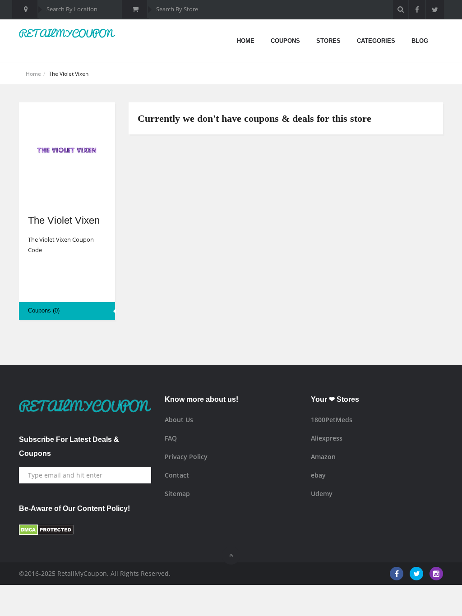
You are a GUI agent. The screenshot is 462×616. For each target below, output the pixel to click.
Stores (328, 40)
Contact (177, 475)
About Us (179, 419)
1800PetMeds (331, 419)
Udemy (322, 493)
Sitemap (177, 493)
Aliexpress (326, 438)
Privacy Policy (186, 456)
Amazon (323, 456)
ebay (318, 475)
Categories (376, 40)
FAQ (171, 438)
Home (245, 40)
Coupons (285, 40)
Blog (419, 40)
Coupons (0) (44, 310)
